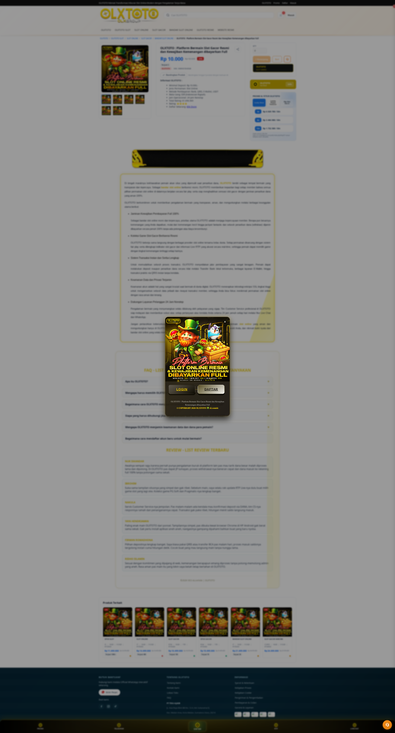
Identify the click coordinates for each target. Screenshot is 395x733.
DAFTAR (211, 389)
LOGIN (181, 389)
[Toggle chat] (387, 724)
